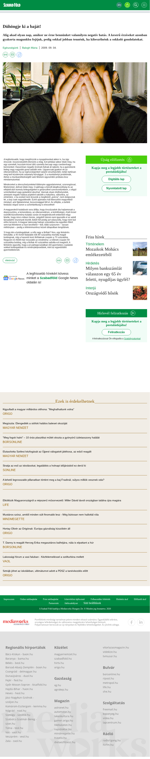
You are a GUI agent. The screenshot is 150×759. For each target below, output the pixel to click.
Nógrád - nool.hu (15, 710)
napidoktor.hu (63, 729)
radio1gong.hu (112, 740)
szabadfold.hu (63, 658)
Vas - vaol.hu (13, 732)
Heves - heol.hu (14, 693)
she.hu (107, 691)
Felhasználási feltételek (100, 599)
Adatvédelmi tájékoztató (74, 599)
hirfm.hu (108, 744)
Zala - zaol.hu (13, 741)
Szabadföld (49, 278)
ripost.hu (108, 678)
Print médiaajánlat (50, 599)
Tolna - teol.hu (14, 728)
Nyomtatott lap (116, 188)
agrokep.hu (61, 689)
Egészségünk (10, 47)
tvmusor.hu (110, 656)
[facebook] (131, 622)
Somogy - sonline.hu (17, 715)
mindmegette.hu (64, 733)
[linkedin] (140, 622)
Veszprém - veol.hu (17, 736)
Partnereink (54, 603)
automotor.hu (62, 711)
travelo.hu (60, 738)
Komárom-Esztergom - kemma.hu (25, 706)
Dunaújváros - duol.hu (19, 676)
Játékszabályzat (71, 603)
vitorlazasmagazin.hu (116, 647)
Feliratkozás (116, 332)
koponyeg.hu (111, 713)
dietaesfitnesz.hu (64, 742)
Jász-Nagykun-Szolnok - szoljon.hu (19, 700)
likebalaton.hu (63, 725)
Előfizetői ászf (140, 599)
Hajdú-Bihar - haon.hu (19, 689)
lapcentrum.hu (112, 722)
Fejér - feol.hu (13, 680)
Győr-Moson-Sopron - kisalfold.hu (26, 684)
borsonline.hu (111, 674)
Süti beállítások (92, 603)
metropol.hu (110, 683)
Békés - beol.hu (14, 663)
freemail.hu (110, 709)
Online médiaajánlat (28, 599)
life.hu (107, 687)
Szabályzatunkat (132, 338)
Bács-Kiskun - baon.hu (19, 654)
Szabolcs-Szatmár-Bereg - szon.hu (21, 721)
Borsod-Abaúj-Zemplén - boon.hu (25, 667)
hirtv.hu (59, 663)
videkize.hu (110, 652)
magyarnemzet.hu (65, 654)
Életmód (10, 260)
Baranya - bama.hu (17, 658)
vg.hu (57, 685)
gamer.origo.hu (63, 720)
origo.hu (59, 667)
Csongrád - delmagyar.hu (21, 671)
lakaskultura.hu (63, 716)
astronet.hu (61, 707)
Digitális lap (116, 179)
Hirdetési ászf (122, 599)
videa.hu (108, 718)
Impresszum (9, 599)
